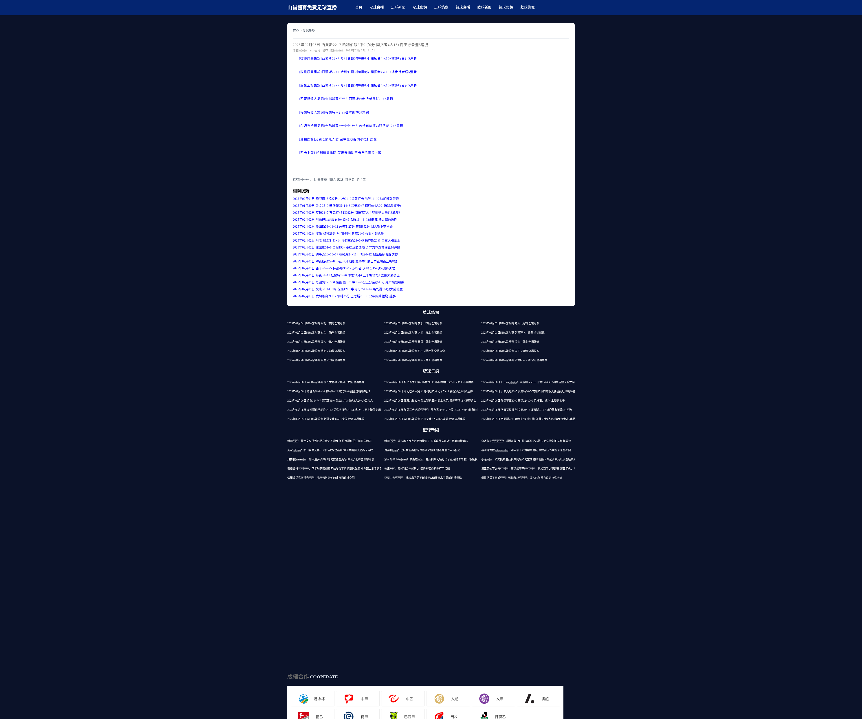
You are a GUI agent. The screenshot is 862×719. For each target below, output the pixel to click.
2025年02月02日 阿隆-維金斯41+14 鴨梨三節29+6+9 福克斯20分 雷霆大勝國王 (346, 240)
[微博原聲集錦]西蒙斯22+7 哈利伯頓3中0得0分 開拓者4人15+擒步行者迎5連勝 (358, 58)
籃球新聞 (484, 7)
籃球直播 (463, 7)
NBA (332, 179)
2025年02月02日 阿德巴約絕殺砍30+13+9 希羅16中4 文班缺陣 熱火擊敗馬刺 (345, 219)
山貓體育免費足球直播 (312, 7)
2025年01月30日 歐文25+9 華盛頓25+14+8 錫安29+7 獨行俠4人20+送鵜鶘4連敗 (347, 205)
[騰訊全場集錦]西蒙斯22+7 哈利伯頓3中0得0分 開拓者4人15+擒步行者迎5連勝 (358, 85)
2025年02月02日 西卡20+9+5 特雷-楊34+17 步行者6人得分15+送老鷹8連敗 (344, 268)
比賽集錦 (321, 179)
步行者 (361, 179)
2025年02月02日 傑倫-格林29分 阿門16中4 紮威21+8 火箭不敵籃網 (338, 233)
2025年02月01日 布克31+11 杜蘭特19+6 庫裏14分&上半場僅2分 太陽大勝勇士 (346, 275)
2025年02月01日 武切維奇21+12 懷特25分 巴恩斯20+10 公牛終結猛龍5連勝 (344, 296)
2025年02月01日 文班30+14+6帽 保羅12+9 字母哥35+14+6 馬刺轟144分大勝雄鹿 (348, 289)
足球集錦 (420, 7)
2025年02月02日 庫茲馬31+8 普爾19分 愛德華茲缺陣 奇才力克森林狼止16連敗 (346, 247)
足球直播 (376, 7)
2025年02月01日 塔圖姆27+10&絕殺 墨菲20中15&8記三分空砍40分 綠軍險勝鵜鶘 (348, 282)
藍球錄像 (527, 7)
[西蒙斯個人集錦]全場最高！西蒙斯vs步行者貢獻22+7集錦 (346, 99)
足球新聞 (398, 7)
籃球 (340, 179)
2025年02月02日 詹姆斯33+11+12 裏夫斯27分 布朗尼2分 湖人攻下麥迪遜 (343, 226)
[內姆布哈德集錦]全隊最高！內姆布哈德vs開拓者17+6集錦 (351, 126)
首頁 (358, 7)
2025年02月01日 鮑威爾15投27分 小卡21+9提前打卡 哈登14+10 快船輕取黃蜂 (346, 198)
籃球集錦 (506, 7)
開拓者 (350, 179)
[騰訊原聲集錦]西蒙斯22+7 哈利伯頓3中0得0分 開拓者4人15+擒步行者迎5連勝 (358, 72)
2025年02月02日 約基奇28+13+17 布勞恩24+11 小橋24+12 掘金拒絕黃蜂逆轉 (345, 254)
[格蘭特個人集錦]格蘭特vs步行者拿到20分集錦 (334, 112)
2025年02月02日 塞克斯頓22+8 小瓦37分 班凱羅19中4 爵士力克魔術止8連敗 (345, 261)
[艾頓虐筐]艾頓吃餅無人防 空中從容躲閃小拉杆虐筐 (338, 139)
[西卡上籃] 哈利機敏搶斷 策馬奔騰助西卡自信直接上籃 (340, 152)
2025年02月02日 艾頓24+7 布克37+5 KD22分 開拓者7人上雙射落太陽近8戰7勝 (346, 212)
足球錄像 (441, 7)
